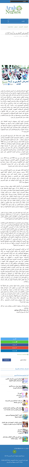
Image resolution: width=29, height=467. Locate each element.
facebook (6, 360)
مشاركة (14, 344)
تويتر (14, 339)
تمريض (15, 26)
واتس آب (14, 341)
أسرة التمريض (11, 455)
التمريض (21, 26)
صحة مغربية (10, 26)
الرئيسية (26, 26)
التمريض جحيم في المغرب (19, 431)
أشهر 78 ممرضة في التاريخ (19, 395)
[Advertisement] (15, 51)
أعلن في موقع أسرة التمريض (13, 462)
